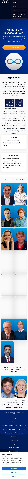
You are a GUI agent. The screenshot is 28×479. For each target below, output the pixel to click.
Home (15, 2)
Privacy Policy (14, 451)
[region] (14, 465)
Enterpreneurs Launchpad (14, 433)
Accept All (14, 468)
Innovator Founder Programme (19, 15)
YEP (14, 10)
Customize (14, 472)
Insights (14, 436)
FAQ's (14, 444)
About (15, 6)
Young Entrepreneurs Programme (14, 425)
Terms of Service (14, 447)
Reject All (14, 476)
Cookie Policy (8, 464)
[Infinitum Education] (5, 2)
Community (14, 440)
